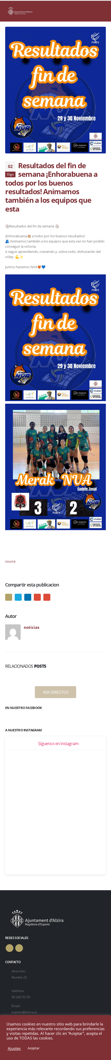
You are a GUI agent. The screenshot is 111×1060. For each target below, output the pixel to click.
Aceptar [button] (33, 1048)
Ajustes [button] (14, 1048)
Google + (37, 597)
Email (46, 597)
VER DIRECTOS (55, 692)
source (10, 561)
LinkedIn (27, 597)
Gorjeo (18, 597)
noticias (31, 627)
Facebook (8, 597)
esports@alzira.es (24, 1012)
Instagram (19, 948)
